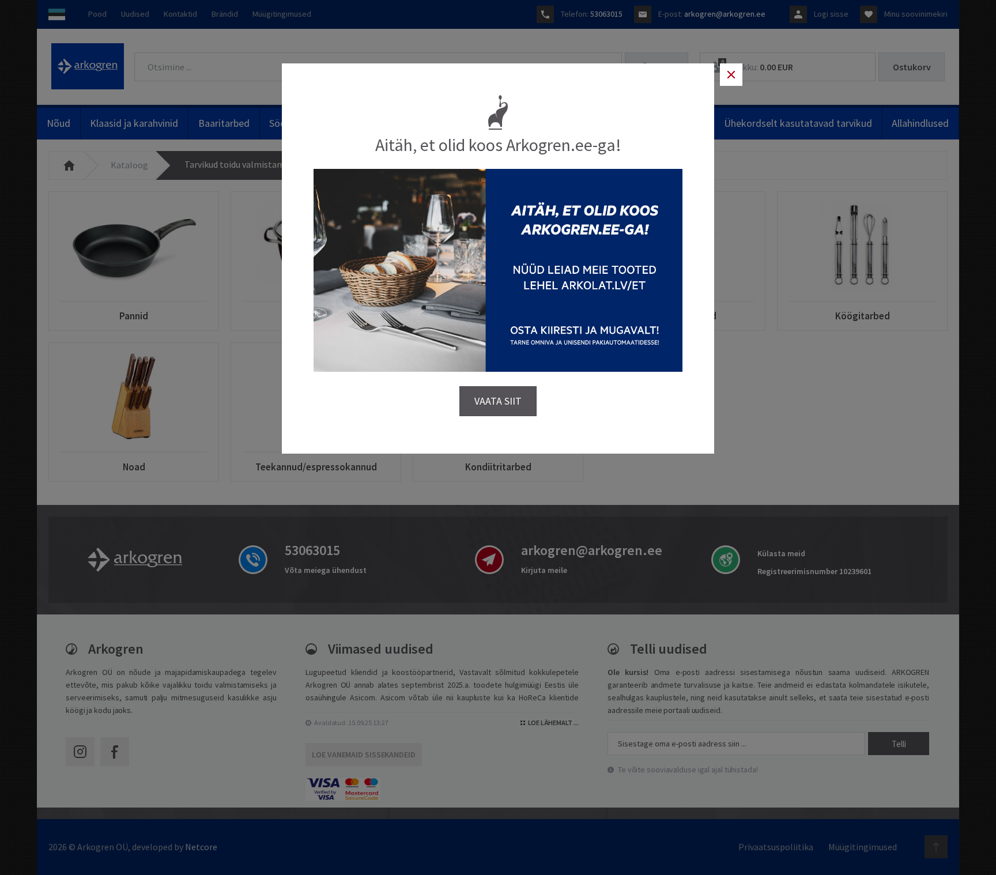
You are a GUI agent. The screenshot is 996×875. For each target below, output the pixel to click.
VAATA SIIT (498, 401)
